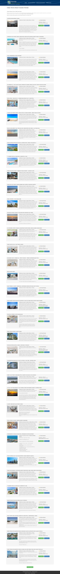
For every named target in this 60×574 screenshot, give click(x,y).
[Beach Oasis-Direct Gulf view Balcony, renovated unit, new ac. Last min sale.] (12, 133)
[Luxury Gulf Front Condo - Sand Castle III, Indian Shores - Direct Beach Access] (12, 117)
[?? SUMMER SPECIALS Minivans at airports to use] (12, 161)
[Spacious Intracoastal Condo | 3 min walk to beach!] (12, 350)
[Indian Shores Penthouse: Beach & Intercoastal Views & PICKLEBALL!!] (12, 147)
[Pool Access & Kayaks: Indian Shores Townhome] (12, 425)
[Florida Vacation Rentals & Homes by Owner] (13, 2)
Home (26, 2)
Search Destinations (40, 2)
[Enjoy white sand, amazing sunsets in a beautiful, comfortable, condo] (12, 520)
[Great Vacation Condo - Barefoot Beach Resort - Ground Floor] (12, 175)
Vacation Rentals (31, 2)
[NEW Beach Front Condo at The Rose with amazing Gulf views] (12, 217)
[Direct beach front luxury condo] (12, 336)
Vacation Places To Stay (14, 4)
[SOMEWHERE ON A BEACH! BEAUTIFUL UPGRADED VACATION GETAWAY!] (12, 438)
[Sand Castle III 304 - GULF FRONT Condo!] (12, 249)
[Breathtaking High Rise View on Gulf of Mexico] (12, 505)
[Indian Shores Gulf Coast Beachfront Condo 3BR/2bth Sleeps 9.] (12, 460)
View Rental (47, 25)
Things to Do (48, 2)
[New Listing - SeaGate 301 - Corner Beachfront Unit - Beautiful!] (12, 103)
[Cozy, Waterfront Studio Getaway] (12, 60)
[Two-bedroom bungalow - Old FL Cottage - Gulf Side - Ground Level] (12, 365)
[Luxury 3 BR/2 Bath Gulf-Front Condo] (12, 409)
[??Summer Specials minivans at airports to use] (12, 490)
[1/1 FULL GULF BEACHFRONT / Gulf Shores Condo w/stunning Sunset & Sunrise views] (12, 392)
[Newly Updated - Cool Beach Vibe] (12, 204)
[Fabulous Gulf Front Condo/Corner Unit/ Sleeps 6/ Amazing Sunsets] (12, 189)
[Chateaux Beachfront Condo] (12, 23)
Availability (41, 25)
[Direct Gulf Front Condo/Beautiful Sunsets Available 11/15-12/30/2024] (12, 380)
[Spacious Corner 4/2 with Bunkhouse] (12, 319)
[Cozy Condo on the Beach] (12, 75)
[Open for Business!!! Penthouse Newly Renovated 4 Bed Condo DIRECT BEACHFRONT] (12, 475)
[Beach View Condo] (12, 276)
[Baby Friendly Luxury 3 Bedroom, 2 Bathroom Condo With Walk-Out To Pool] (12, 291)
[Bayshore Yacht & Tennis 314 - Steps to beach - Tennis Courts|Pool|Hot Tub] (12, 262)
